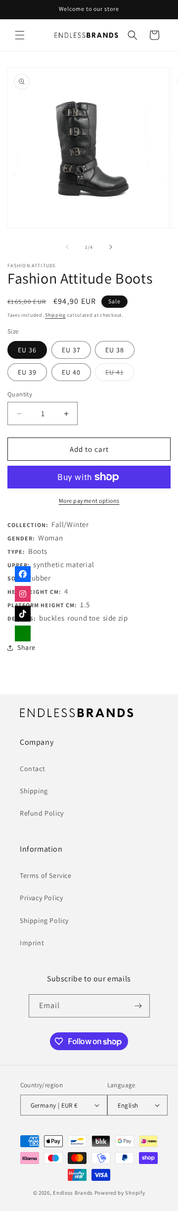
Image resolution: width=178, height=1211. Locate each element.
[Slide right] (111, 247)
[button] (20, 35)
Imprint (32, 942)
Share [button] (26, 647)
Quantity (19, 394)
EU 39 (27, 372)
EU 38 (114, 349)
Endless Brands (73, 1192)
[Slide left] (67, 247)
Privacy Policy (41, 897)
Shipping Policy (44, 920)
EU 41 (119, 374)
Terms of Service (46, 875)
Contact (32, 768)
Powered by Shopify (119, 1192)
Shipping (55, 315)
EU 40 (71, 372)
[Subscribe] (138, 1005)
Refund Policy (42, 813)
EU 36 (27, 349)
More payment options (89, 500)
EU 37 (71, 349)
